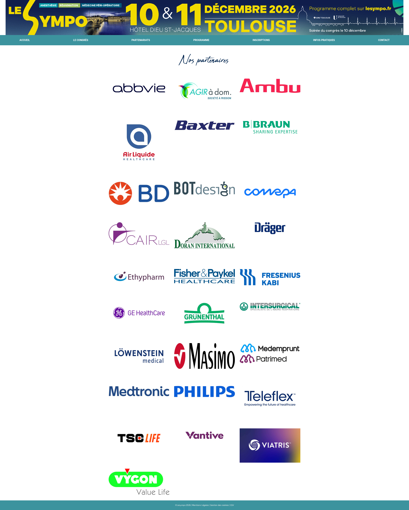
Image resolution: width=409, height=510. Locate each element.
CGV (232, 505)
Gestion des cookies (219, 505)
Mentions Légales (200, 505)
